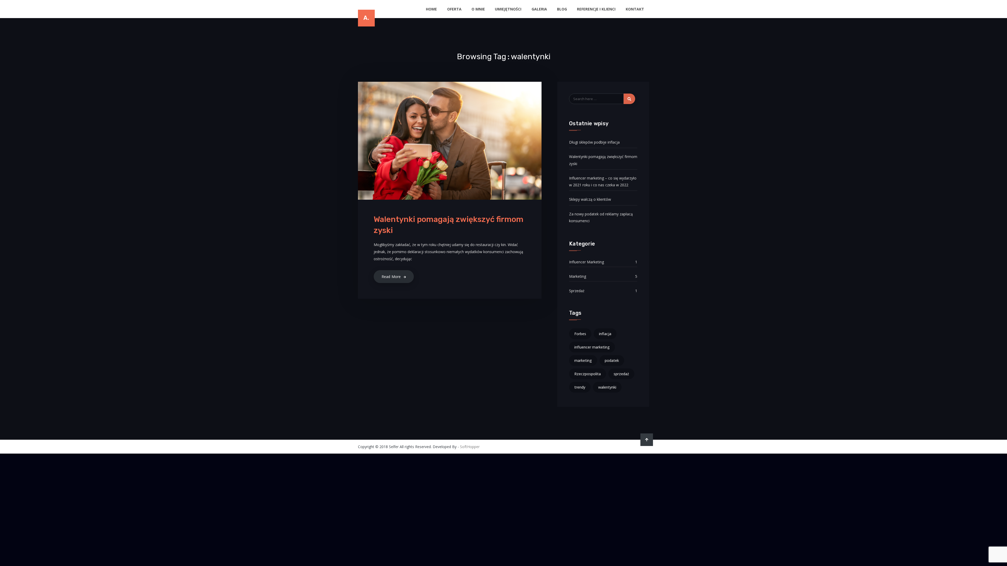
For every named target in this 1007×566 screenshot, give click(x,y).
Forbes (580, 333)
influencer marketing (592, 347)
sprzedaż (621, 373)
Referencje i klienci (596, 9)
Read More (391, 276)
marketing (583, 360)
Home (431, 9)
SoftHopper (470, 446)
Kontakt (635, 9)
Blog (562, 9)
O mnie (478, 9)
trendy (579, 387)
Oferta (454, 9)
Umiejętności (508, 9)
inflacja (605, 333)
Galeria (539, 9)
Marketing (577, 276)
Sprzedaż (577, 290)
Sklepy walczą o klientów (590, 199)
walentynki (607, 387)
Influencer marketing (586, 261)
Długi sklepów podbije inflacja (594, 142)
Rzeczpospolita (587, 373)
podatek (612, 360)
